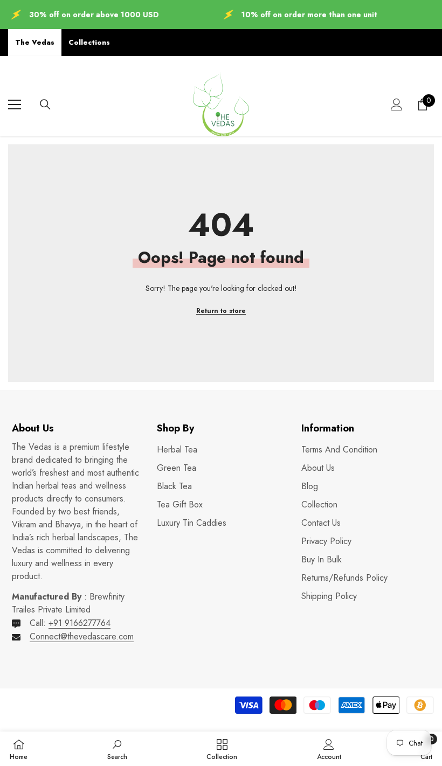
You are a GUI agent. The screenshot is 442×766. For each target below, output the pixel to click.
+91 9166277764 (79, 623)
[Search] (45, 104)
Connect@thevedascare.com (82, 636)
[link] (117, 749)
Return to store (221, 311)
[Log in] (397, 104)
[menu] (14, 104)
